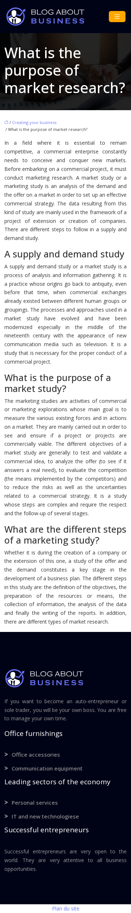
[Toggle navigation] (117, 16)
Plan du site (65, 908)
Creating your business (34, 122)
